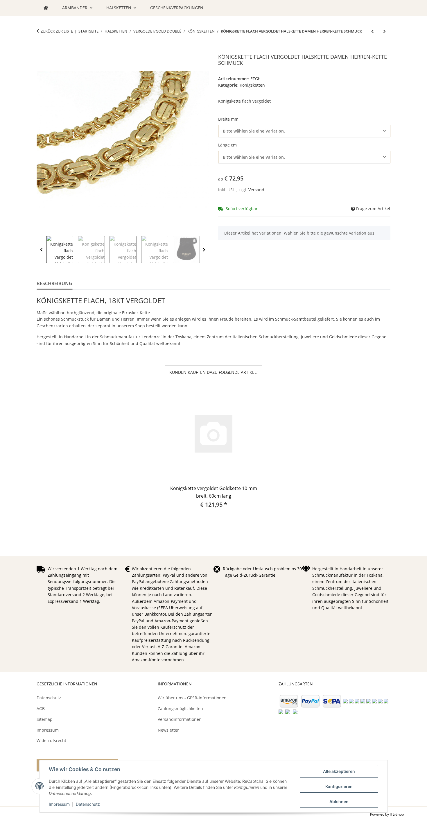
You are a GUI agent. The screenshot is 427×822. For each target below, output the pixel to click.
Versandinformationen (180, 719)
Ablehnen (339, 801)
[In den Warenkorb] (41, 50)
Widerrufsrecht (51, 740)
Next (204, 250)
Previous (41, 250)
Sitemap (45, 719)
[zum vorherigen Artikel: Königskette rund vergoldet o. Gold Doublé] (372, 31)
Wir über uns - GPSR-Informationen (192, 698)
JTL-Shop (397, 814)
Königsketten (252, 85)
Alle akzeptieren (339, 771)
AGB (41, 708)
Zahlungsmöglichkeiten (180, 708)
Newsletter (168, 730)
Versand (256, 189)
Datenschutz (88, 804)
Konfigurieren (339, 786)
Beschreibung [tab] (54, 283)
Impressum (59, 804)
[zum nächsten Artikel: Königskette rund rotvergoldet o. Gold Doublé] (384, 31)
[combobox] (304, 131)
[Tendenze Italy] (46, 8)
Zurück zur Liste (57, 31)
